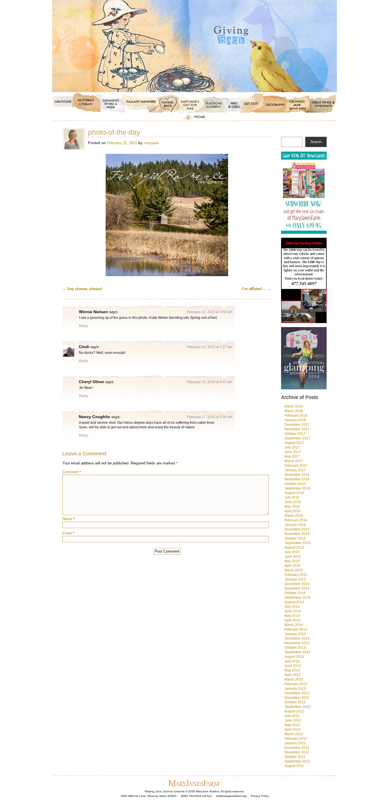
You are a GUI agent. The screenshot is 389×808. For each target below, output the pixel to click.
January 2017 (295, 470)
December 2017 (297, 425)
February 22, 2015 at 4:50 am (209, 312)
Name (68, 519)
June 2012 (292, 720)
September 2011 (297, 761)
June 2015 (292, 557)
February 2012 (295, 739)
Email (68, 533)
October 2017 (295, 434)
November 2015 (297, 534)
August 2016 (294, 493)
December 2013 (297, 638)
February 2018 (295, 416)
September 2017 (297, 438)
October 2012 (295, 702)
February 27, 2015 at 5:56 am (209, 417)
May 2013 (292, 670)
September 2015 (297, 543)
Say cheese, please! (82, 289)
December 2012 (297, 693)
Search (316, 142)
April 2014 (292, 620)
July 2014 (292, 607)
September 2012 (297, 707)
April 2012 (292, 729)
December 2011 (296, 748)
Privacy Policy (260, 795)
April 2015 (292, 566)
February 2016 (295, 520)
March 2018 (293, 411)
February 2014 (295, 629)
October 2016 (295, 484)
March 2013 (293, 679)
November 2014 (297, 588)
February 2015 (295, 575)
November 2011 (296, 752)
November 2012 (297, 698)
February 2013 (295, 684)
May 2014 (292, 616)
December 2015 (297, 529)
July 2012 (292, 716)
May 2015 (292, 561)
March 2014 (293, 625)
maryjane (151, 143)
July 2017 (292, 447)
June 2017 (292, 452)
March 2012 (293, 734)
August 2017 (294, 443)
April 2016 (292, 511)
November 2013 (297, 643)
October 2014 (295, 593)
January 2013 (295, 689)
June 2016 (292, 502)
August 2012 (294, 711)
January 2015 (295, 579)
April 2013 (292, 675)
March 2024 (293, 406)
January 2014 (295, 634)
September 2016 (297, 488)
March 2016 (293, 516)
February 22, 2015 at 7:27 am (209, 347)
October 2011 (294, 757)
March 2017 (293, 461)
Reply (83, 326)
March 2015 (293, 570)
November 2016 (297, 479)
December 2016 (297, 475)
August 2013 (294, 657)
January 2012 (295, 743)
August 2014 (294, 602)
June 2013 (292, 666)
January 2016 (295, 525)
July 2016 (292, 497)
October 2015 (295, 538)
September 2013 (297, 652)
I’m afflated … (256, 289)
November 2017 (297, 429)
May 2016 (292, 507)
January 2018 (295, 420)
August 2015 (294, 547)
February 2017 (295, 466)
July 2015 (292, 552)
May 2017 (292, 456)
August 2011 (294, 766)
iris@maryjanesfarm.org (231, 795)
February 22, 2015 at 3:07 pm (209, 382)
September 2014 (297, 598)
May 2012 (292, 725)
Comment (71, 472)
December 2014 (297, 584)
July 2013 (292, 661)
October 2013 (295, 648)
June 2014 (292, 611)
